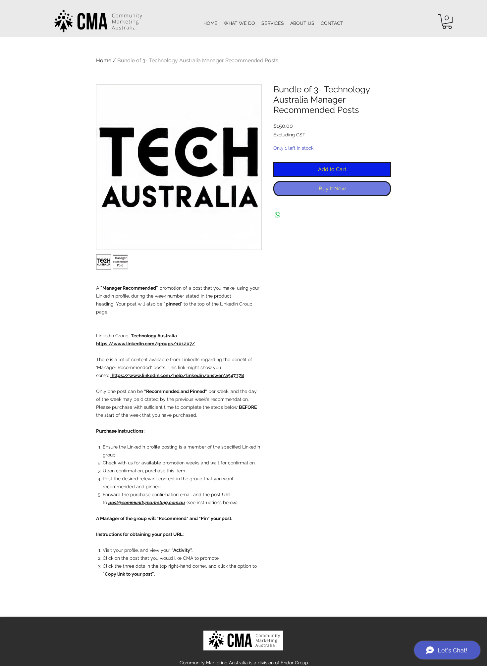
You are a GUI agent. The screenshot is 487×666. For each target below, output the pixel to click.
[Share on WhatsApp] (278, 215)
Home (103, 60)
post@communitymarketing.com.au (146, 502)
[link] (447, 21)
